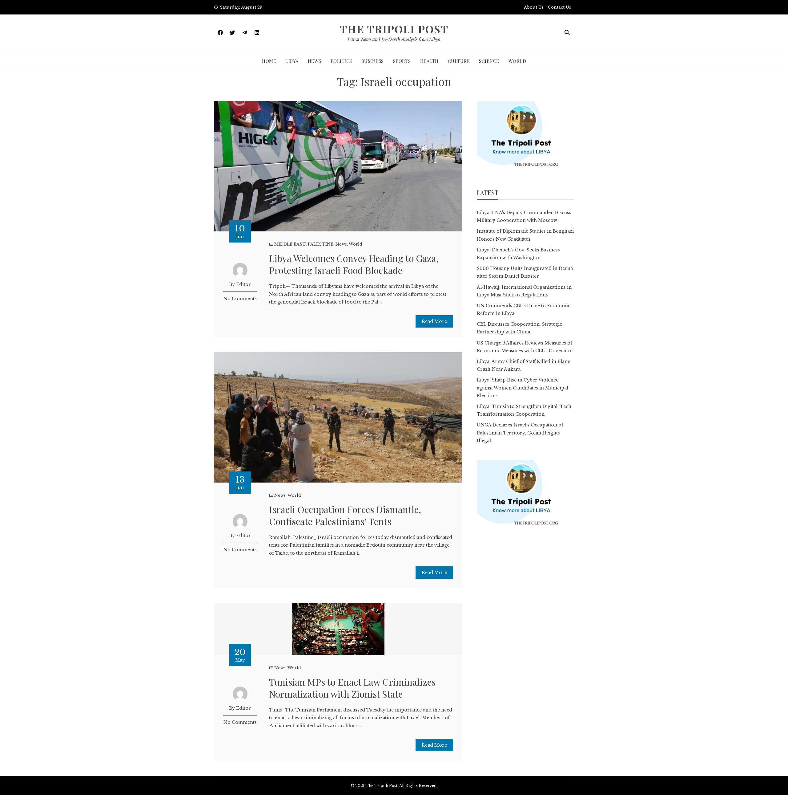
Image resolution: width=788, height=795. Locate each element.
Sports (402, 61)
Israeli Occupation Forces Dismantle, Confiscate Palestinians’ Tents (345, 515)
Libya (292, 61)
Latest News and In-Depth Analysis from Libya (394, 39)
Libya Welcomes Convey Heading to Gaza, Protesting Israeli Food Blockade (354, 264)
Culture (459, 61)
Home (269, 61)
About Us (534, 7)
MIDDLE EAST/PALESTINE (303, 244)
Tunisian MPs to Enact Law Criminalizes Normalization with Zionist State (352, 688)
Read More (434, 321)
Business (372, 61)
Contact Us (559, 7)
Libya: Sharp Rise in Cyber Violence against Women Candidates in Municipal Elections (522, 387)
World (517, 61)
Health (429, 61)
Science (489, 61)
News (314, 61)
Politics (341, 61)
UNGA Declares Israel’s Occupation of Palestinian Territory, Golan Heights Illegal (520, 432)
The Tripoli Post (394, 29)
